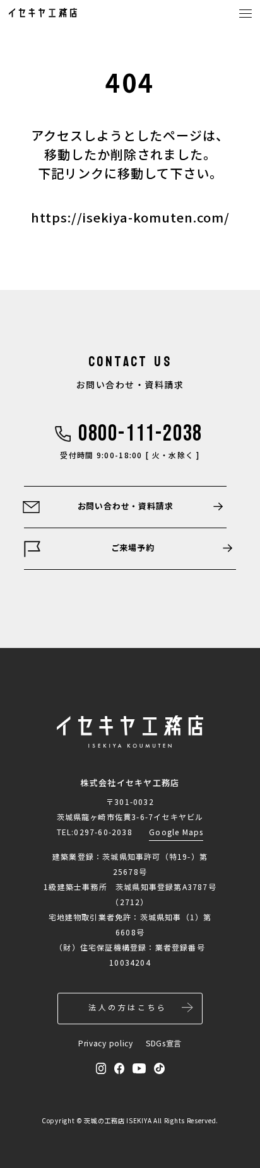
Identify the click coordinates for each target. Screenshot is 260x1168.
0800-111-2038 (140, 434)
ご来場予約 (133, 547)
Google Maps (176, 831)
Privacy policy (105, 1043)
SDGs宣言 (164, 1043)
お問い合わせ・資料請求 (126, 506)
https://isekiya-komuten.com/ (130, 217)
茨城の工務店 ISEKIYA (117, 1120)
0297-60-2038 (103, 831)
